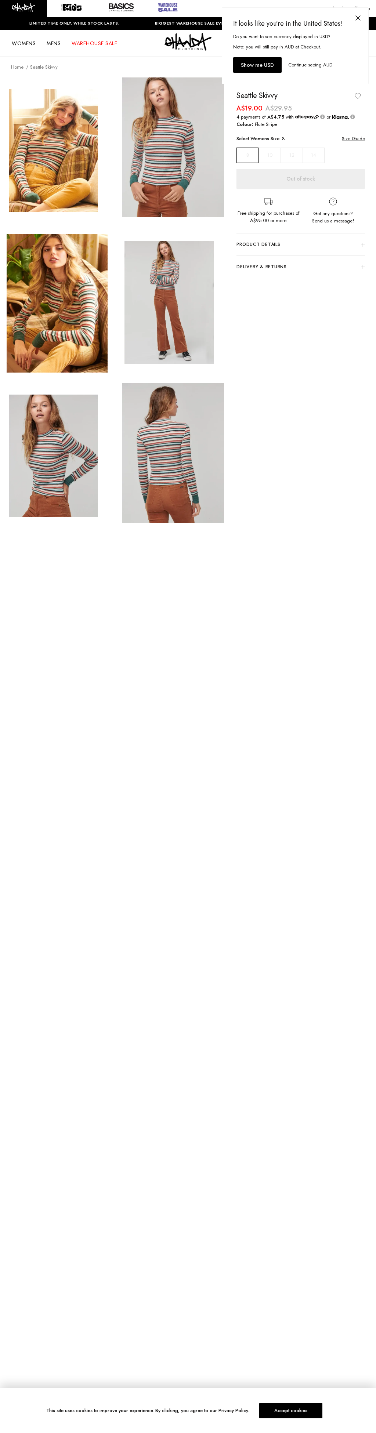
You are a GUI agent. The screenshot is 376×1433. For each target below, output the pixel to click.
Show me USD (257, 65)
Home (17, 67)
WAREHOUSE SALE (94, 43)
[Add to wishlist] (357, 95)
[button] (23, 8)
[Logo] (188, 48)
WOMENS (24, 43)
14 (313, 155)
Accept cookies (290, 1410)
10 (269, 155)
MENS (54, 43)
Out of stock (300, 178)
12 (291, 155)
